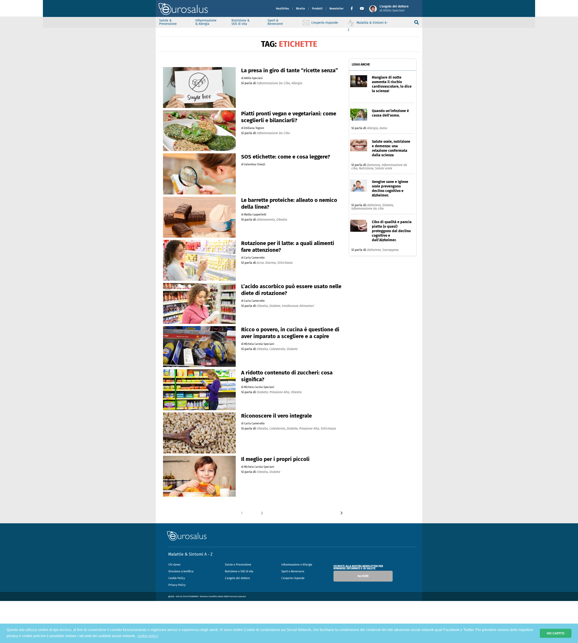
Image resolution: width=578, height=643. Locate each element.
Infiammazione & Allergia (206, 22)
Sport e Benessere (292, 571)
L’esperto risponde (293, 578)
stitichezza (285, 263)
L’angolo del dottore (237, 578)
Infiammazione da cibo (367, 208)
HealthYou (282, 8)
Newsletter (336, 8)
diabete (292, 349)
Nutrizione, (367, 168)
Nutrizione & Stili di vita (240, 22)
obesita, (263, 306)
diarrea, (271, 263)
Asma (383, 128)
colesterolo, (278, 349)
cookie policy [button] (147, 636)
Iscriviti (363, 576)
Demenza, (374, 165)
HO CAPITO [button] (555, 633)
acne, (261, 263)
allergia (296, 83)
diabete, (275, 306)
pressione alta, (280, 392)
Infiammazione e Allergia (296, 564)
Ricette (300, 8)
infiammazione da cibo (273, 133)
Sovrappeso (390, 250)
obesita (281, 220)
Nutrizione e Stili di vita (239, 571)
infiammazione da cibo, (274, 83)
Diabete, (388, 205)
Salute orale (383, 168)
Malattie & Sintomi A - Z (190, 554)
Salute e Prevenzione (238, 564)
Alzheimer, (374, 205)
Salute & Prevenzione (168, 22)
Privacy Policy (177, 585)
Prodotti (317, 8)
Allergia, (373, 128)
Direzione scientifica (180, 571)
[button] (353, 8)
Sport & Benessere (275, 22)
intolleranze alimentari (298, 306)
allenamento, (266, 220)
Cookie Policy (176, 578)
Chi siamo (174, 564)
